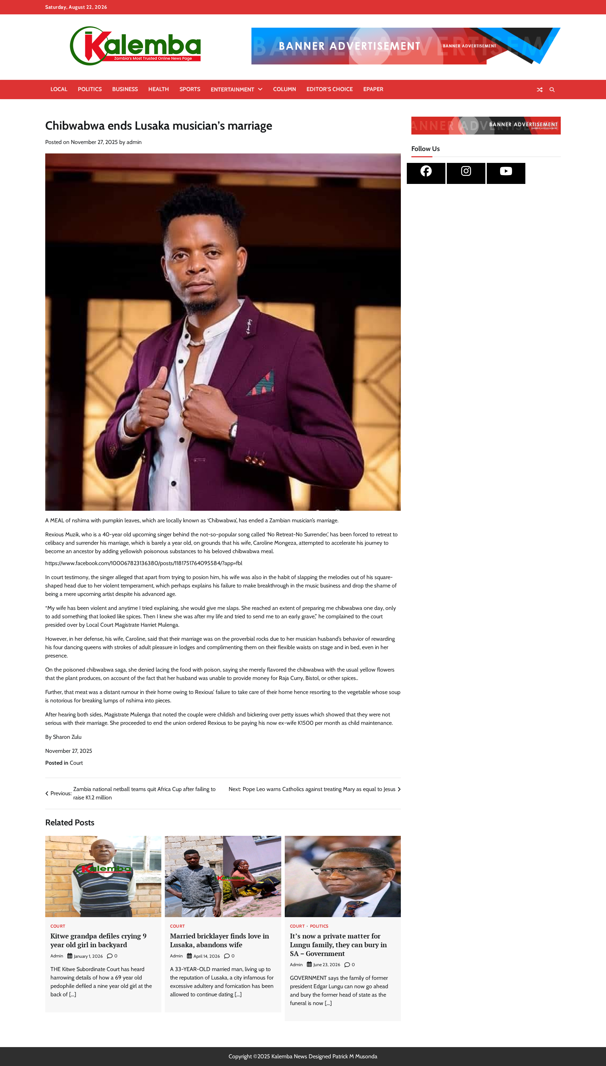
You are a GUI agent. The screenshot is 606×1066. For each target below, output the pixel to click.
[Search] (552, 89)
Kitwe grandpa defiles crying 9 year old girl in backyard (98, 940)
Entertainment (232, 89)
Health (158, 89)
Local (58, 89)
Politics (90, 89)
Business (125, 89)
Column (284, 89)
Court (76, 762)
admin (134, 142)
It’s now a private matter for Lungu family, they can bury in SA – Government (338, 944)
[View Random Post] (539, 89)
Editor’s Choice (330, 89)
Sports (190, 89)
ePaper (373, 89)
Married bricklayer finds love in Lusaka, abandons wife (219, 940)
